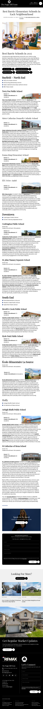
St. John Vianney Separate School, (12, 275)
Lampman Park (17, 174)
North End (30, 100)
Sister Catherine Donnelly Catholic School (14, 130)
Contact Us (4, 682)
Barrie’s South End (30, 380)
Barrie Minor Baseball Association (12, 285)
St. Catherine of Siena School (10, 461)
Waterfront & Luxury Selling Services (21, 704)
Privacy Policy (25, 558)
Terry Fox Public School (9, 100)
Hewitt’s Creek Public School (10, 318)
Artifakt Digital (9, 687)
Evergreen (5, 505)
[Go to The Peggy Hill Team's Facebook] (3, 675)
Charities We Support (6, 703)
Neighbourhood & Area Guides (29, 18)
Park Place (5, 440)
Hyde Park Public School (9, 345)
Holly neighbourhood (34, 461)
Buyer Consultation (35, 702)
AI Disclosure (5, 683)
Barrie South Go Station (11, 389)
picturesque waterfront (9, 248)
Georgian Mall (25, 108)
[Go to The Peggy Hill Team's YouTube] (12, 675)
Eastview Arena (6, 249)
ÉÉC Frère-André (7, 194)
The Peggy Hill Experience (7, 702)
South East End (34, 318)
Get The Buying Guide (36, 703)
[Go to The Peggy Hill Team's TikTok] (15, 675)
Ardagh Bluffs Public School (10, 424)
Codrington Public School (9, 237)
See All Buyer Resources (36, 705)
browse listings (11, 497)
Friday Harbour (15, 356)
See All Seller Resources (19, 705)
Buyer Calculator (35, 704)
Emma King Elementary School (11, 164)
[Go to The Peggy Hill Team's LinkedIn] (9, 675)
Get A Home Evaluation (19, 702)
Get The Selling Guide (19, 703)
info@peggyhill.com (25, 539)
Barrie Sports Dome (25, 140)
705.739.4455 (15, 539)
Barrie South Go (20, 329)
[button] (40, 3)
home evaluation (23, 498)
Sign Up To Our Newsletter (7, 704)
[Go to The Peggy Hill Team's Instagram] (6, 675)
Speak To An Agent (5, 705)
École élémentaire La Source (10, 380)
